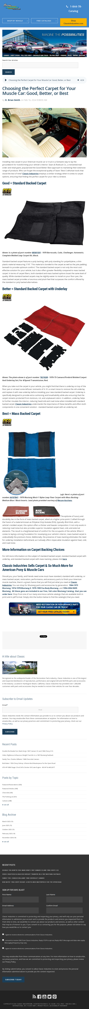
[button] (5, 80)
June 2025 (7, 825)
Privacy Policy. (10, 962)
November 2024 (9, 838)
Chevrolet (7, 793)
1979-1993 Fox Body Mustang (45, 588)
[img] (78, 80)
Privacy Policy (7, 724)
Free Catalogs (44, 21)
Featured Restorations (12, 785)
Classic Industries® (24, 1004)
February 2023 (8, 833)
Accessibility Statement (58, 1006)
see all (6, 805)
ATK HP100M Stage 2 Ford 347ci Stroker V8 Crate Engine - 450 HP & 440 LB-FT (28, 767)
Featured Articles (10, 789)
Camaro (6, 801)
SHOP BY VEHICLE (15, 21)
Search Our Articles (10, 60)
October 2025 (8, 829)
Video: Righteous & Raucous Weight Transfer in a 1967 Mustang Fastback (27, 755)
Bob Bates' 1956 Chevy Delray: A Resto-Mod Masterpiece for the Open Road (28, 763)
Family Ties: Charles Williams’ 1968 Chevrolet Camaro (20, 759)
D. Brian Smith (12, 100)
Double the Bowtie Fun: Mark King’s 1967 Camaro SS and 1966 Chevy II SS (27, 751)
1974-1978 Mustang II (21, 588)
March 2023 (7, 821)
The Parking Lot (9, 797)
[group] (44, 80)
